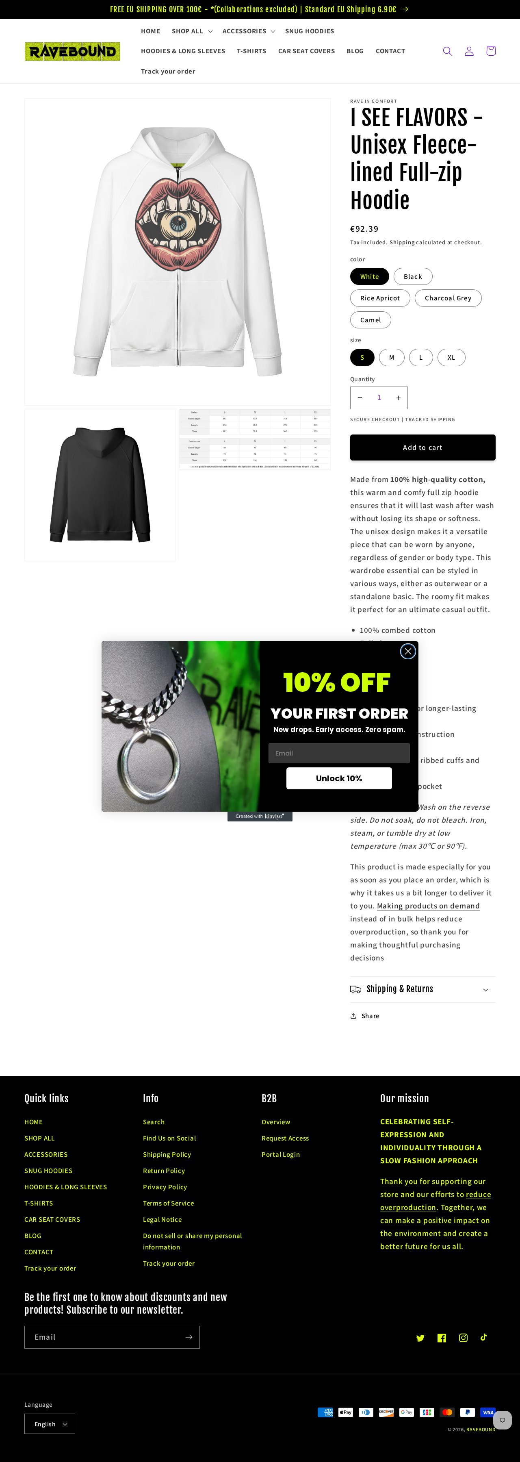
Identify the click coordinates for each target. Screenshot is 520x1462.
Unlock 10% (339, 778)
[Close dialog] (408, 651)
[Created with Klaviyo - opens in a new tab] (260, 816)
